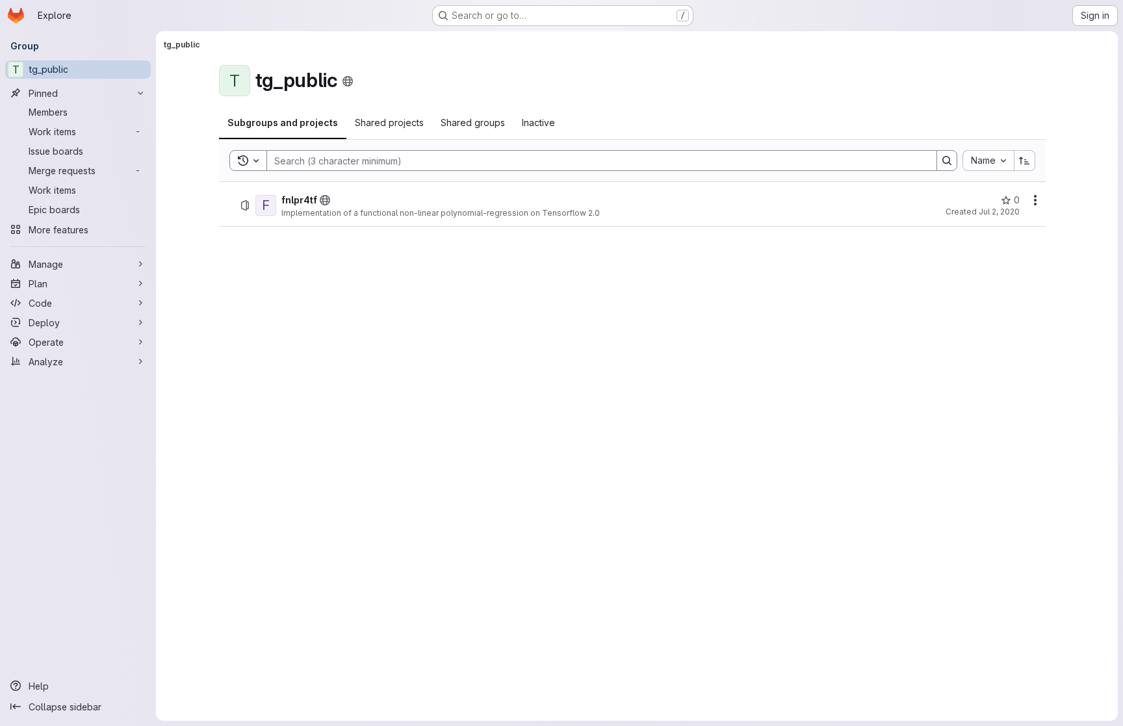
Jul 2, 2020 (999, 211)
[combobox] (988, 160)
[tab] (282, 123)
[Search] (946, 160)
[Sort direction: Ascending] (1024, 160)
